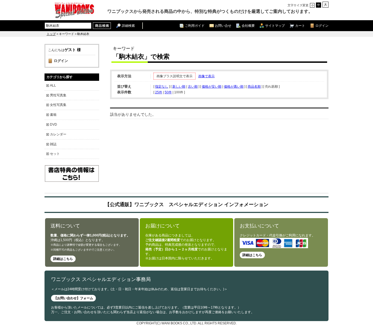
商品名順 (254, 86)
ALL (53, 85)
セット (55, 154)
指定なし (161, 86)
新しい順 (178, 86)
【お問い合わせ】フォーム (73, 298)
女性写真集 (58, 105)
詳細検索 (128, 25)
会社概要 (248, 25)
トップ (51, 33)
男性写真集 (58, 95)
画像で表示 (206, 76)
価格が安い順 (211, 86)
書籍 (53, 115)
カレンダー (58, 134)
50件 (168, 92)
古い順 (193, 86)
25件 (158, 92)
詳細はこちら (63, 259)
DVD (53, 124)
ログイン (321, 25)
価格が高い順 (234, 86)
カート (300, 25)
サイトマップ (275, 25)
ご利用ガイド (195, 25)
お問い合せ (223, 25)
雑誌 (53, 144)
